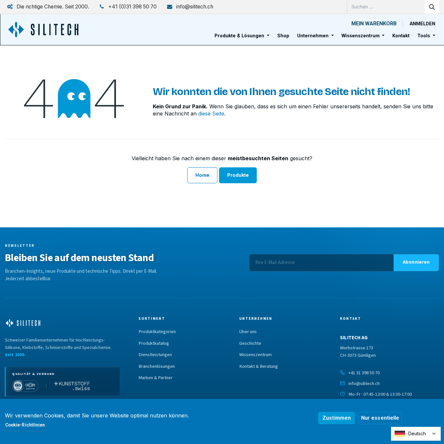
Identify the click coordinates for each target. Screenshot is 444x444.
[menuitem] (242, 36)
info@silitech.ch (364, 383)
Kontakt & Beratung (258, 366)
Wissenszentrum (255, 355)
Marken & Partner (155, 378)
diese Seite (211, 113)
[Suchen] (432, 7)
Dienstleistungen (155, 355)
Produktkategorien (157, 332)
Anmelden (422, 24)
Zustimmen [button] (336, 418)
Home (202, 175)
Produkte (238, 175)
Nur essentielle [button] (380, 418)
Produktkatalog (153, 343)
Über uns (248, 332)
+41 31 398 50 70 (364, 372)
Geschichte (250, 343)
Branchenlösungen (156, 366)
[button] (416, 262)
